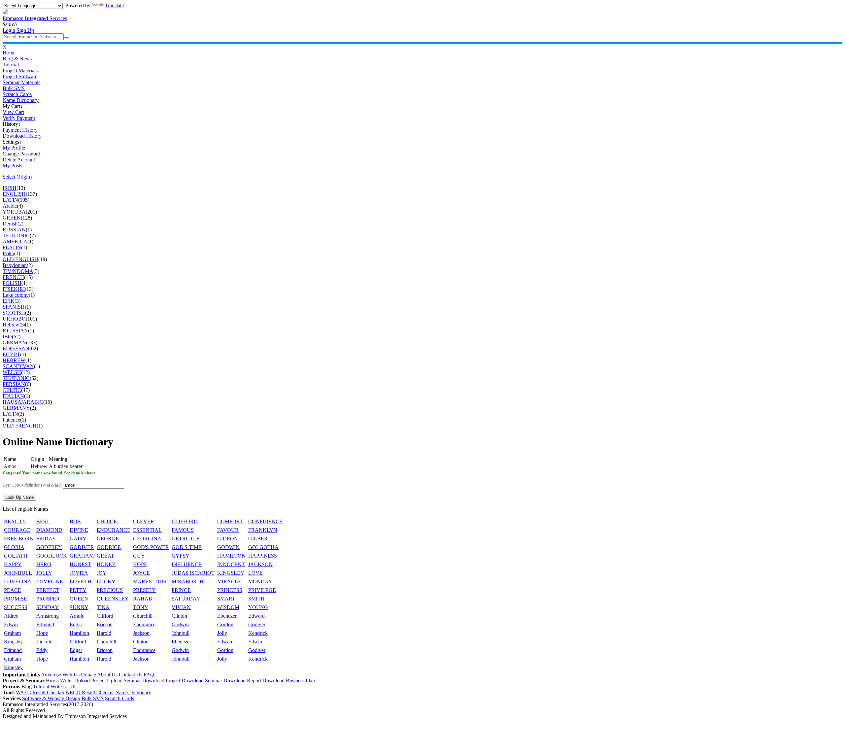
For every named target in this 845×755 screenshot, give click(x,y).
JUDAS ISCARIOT (193, 573)
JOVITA (79, 573)
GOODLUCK (51, 556)
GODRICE (109, 547)
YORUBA (14, 212)
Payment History (20, 130)
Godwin (180, 624)
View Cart (13, 112)
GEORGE (108, 538)
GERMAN (14, 342)
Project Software (20, 76)
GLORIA (14, 547)
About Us (107, 674)
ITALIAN (13, 396)
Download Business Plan (288, 680)
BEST (43, 521)
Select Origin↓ (18, 177)
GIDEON (227, 538)
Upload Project (90, 680)
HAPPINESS (262, 556)
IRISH (10, 188)
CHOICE (107, 521)
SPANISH (14, 307)
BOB (75, 521)
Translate (114, 5)
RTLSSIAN (15, 330)
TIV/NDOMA (18, 271)
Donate (88, 674)
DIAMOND (49, 530)
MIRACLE (229, 581)
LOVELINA (17, 581)
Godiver (256, 624)
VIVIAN (181, 607)
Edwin (11, 624)
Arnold (77, 616)
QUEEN (79, 598)
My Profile (14, 148)
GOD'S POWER (151, 547)
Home (9, 52)
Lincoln (44, 641)
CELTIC (12, 390)
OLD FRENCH (20, 426)
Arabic (10, 206)
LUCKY (106, 581)
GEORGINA (147, 538)
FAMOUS (183, 530)
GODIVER (82, 547)
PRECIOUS (110, 590)
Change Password (21, 153)
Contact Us (130, 674)
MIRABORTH (188, 581)
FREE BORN (19, 538)
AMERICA (15, 241)
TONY (140, 607)
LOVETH (80, 581)
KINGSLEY (230, 573)
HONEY (106, 564)
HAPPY (13, 564)
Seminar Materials (21, 82)
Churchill (142, 616)
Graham (12, 633)
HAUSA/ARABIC (23, 402)
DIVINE (79, 530)
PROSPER (48, 598)
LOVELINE (49, 581)
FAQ (149, 674)
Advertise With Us (60, 674)
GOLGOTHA (263, 547)
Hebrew (11, 324)
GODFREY (49, 547)
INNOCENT (231, 564)
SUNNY (79, 607)
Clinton (179, 616)
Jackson (141, 633)
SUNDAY (47, 607)
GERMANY (16, 408)
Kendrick (258, 633)
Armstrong (47, 616)
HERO (43, 564)
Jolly (222, 633)
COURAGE (17, 530)
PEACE (12, 590)
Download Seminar (202, 680)
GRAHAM (82, 556)
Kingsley (13, 641)
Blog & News (17, 58)
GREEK (12, 218)
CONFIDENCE (265, 521)
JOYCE (141, 573)
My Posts (12, 165)
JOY (102, 573)
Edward (256, 616)
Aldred (11, 616)
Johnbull (180, 633)
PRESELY (144, 590)
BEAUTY (15, 521)
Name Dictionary (21, 100)
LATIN (10, 200)
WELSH (12, 372)
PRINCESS (229, 590)
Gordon (225, 624)
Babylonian (15, 265)
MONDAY (260, 581)
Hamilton (79, 633)
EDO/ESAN (16, 348)
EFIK (9, 301)
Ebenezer (227, 616)
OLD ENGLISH (20, 259)
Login (9, 30)
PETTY (78, 590)
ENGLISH (14, 194)
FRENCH (13, 277)
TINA (103, 607)
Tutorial (11, 64)
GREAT (105, 556)
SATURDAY (186, 598)
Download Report (242, 680)
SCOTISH (14, 313)
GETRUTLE (186, 538)
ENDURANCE (113, 530)
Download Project (162, 680)
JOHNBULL (18, 573)
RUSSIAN (14, 229)
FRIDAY (46, 538)
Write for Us (63, 686)
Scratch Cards (17, 94)
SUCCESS (15, 607)
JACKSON (260, 564)
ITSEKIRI (14, 289)
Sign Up (25, 30)
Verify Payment (19, 118)
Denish (10, 223)
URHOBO (14, 319)
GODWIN (228, 547)
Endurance (144, 624)
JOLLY (44, 573)
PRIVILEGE (262, 590)
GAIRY (78, 538)
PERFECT (47, 590)
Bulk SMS (14, 88)
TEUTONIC (16, 235)
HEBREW (14, 360)
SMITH (256, 598)
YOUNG (258, 607)
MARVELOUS (149, 581)
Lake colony (16, 295)
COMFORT (230, 521)
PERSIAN (14, 384)
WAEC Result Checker (40, 692)
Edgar (76, 624)
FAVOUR (228, 530)
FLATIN (12, 247)
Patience (11, 420)
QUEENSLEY (113, 598)
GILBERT (259, 538)
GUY (139, 556)
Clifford (105, 616)
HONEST (80, 564)
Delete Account (19, 159)
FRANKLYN (262, 530)
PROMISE (15, 598)
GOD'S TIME (187, 547)
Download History (22, 136)
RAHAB (142, 598)
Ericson (105, 624)
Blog (26, 686)
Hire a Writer (59, 680)
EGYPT (11, 354)
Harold (104, 633)
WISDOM (228, 607)
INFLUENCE (187, 564)
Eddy (42, 650)
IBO (7, 336)
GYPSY (180, 556)
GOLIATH (15, 556)
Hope (42, 633)
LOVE (255, 573)
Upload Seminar (124, 680)
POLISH (12, 283)
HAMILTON (231, 556)
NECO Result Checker (90, 692)
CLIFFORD (185, 521)
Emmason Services (35, 18)
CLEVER (143, 521)
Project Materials (20, 70)
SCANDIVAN (18, 366)
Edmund (45, 624)
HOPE (140, 564)
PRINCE (181, 590)
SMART (226, 598)
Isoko (8, 253)
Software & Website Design (51, 698)
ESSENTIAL (147, 530)
